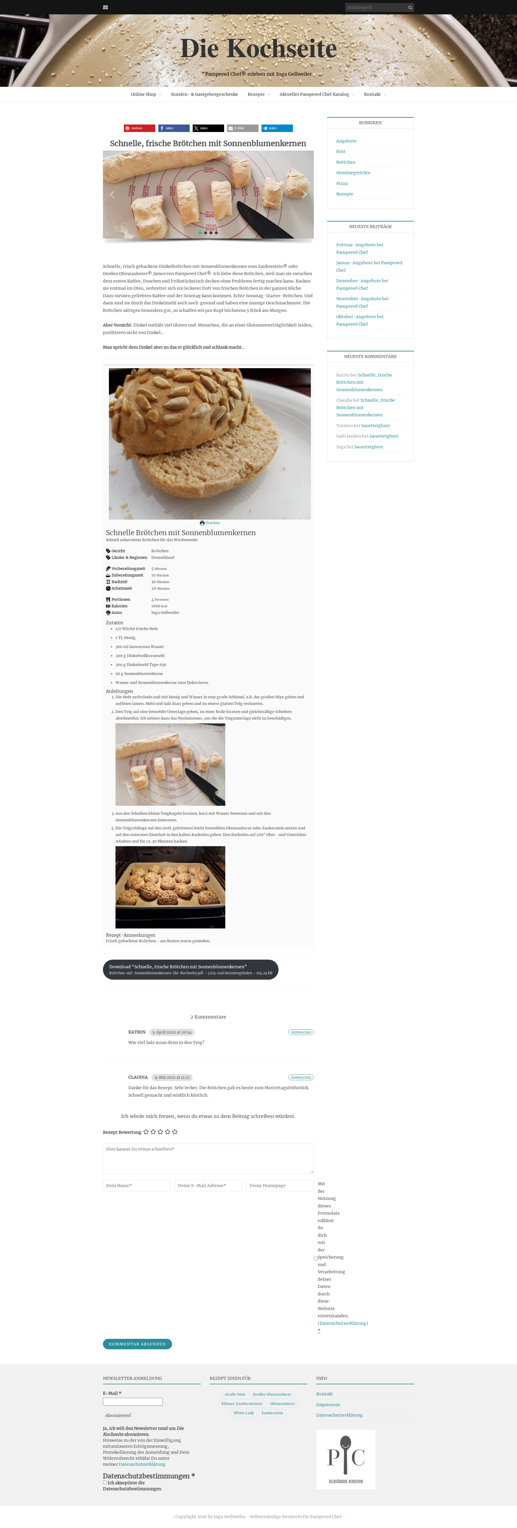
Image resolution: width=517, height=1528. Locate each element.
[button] (139, 128)
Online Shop (143, 94)
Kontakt (324, 1394)
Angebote (346, 141)
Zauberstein (272, 1413)
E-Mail (112, 1393)
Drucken (212, 523)
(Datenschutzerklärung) (343, 1323)
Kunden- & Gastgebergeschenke (204, 94)
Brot (341, 151)
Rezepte (256, 94)
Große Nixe (235, 1394)
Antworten (301, 1032)
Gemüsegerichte (353, 172)
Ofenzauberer (282, 1403)
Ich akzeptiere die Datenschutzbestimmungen (132, 1485)
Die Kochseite (258, 46)
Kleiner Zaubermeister (242, 1403)
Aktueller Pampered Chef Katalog (314, 94)
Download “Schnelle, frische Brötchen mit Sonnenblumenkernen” (191, 969)
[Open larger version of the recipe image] (210, 443)
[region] (208, 199)
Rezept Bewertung (122, 1132)
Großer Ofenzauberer (272, 1394)
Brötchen (345, 162)
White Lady (244, 1413)
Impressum (328, 1404)
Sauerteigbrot (375, 425)
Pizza (342, 183)
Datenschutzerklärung (142, 1464)
